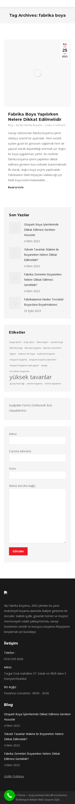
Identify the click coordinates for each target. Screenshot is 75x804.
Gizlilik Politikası (14, 776)
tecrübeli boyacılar (20, 371)
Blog (10, 125)
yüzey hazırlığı (17, 383)
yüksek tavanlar (31, 377)
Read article (16, 187)
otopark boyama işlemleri (42, 359)
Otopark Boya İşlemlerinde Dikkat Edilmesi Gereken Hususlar (41, 229)
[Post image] (15, 228)
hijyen (13, 353)
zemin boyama (34, 383)
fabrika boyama (33, 348)
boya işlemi (16, 342)
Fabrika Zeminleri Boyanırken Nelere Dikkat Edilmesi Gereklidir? (43, 279)
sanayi (44, 365)
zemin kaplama (52, 383)
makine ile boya (26, 353)
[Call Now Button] (9, 795)
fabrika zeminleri (52, 348)
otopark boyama (18, 359)
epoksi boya (57, 342)
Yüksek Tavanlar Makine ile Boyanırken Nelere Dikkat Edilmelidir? (41, 254)
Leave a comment (55, 125)
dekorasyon (42, 342)
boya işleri (29, 342)
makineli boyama (46, 353)
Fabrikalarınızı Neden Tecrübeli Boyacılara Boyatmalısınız (43, 301)
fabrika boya (16, 348)
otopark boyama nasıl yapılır (24, 365)
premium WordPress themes (50, 795)
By (29, 125)
